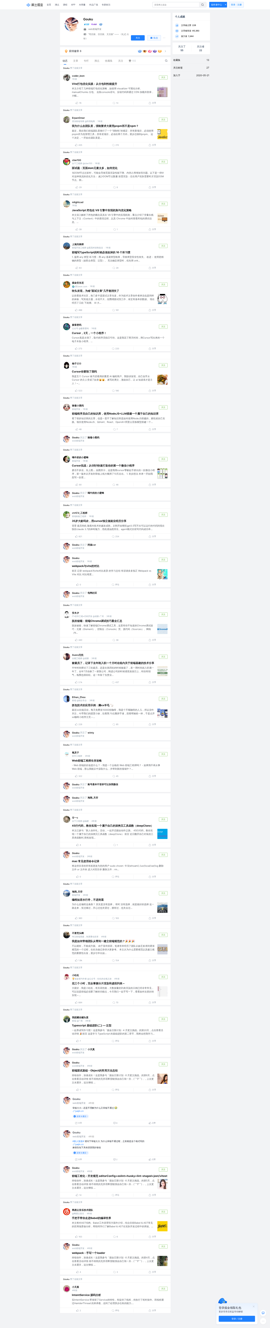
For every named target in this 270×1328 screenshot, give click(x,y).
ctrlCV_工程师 (79, 512)
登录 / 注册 (237, 1318)
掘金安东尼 (78, 282)
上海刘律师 (78, 244)
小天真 (91, 1049)
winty (91, 732)
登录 (236, 4)
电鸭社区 (92, 592)
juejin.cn (79, 1111)
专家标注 (106, 4)
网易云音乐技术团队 (82, 1209)
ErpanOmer (78, 117)
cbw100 (76, 160)
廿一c (75, 817)
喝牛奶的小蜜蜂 (80, 457)
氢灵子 (75, 752)
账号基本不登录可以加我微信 (103, 784)
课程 (65, 4)
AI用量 (82, 4)
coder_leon (78, 75)
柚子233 (76, 363)
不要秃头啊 (78, 933)
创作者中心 (216, 4)
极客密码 (76, 324)
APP (73, 4)
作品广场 (93, 4)
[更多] (263, 1321)
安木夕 (75, 612)
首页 (49, 4)
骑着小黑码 (78, 405)
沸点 (57, 4)
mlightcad (77, 202)
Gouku (66, 68)
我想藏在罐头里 (80, 1017)
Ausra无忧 (77, 654)
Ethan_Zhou (78, 697)
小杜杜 (75, 975)
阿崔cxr (92, 544)
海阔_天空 (93, 797)
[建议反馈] (263, 1313)
